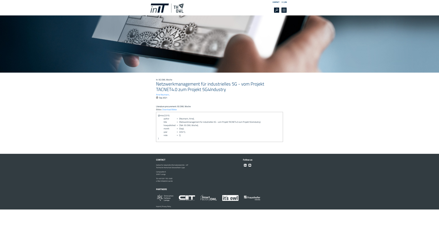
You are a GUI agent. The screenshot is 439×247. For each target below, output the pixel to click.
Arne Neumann (162, 94)
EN (286, 2)
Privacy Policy (166, 206)
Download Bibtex (169, 109)
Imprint (158, 206)
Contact (276, 2)
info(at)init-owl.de (167, 181)
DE (282, 2)
